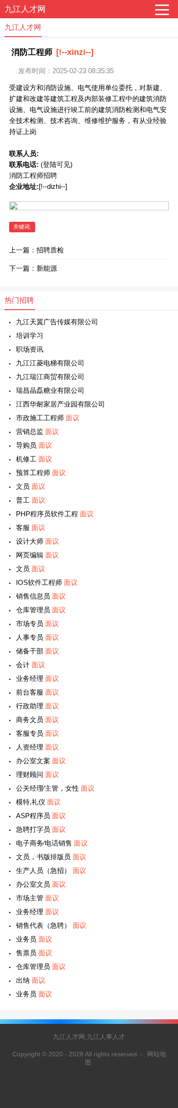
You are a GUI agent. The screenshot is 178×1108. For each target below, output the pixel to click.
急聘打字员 (41, 829)
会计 (30, 665)
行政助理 (37, 706)
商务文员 (37, 719)
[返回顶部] (159, 987)
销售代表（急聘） (51, 925)
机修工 (34, 459)
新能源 (47, 268)
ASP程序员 (41, 815)
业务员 (34, 939)
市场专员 (37, 623)
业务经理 (37, 678)
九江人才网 (25, 9)
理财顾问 (37, 774)
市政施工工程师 (47, 418)
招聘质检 (50, 250)
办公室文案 (41, 761)
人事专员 (37, 637)
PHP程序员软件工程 (55, 514)
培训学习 (29, 335)
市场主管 (37, 898)
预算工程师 (41, 472)
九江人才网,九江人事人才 (89, 1036)
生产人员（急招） (51, 870)
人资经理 (37, 747)
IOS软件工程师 (47, 582)
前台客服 (37, 692)
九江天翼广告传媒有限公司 (57, 322)
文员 (30, 486)
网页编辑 (37, 555)
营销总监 (37, 431)
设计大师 (37, 541)
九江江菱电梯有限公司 (50, 363)
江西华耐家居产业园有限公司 (60, 404)
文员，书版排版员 (51, 857)
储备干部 (37, 651)
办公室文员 (41, 884)
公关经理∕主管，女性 (55, 788)
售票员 (34, 953)
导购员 (34, 445)
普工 (30, 500)
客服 (30, 527)
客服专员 (37, 733)
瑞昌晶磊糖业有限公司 (50, 390)
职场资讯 (29, 349)
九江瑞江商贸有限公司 (50, 376)
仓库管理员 (41, 610)
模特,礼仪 (38, 802)
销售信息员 (41, 596)
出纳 (30, 980)
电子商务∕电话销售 (52, 843)
